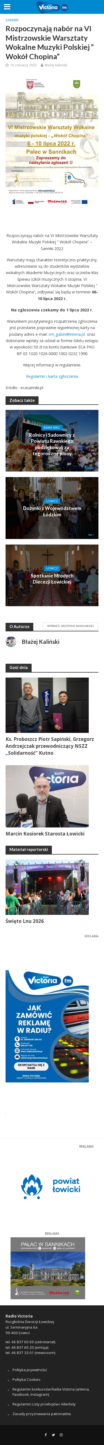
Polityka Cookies (26, 1379)
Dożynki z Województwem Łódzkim (52, 511)
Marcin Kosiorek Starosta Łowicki (45, 833)
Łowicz (52, 501)
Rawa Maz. (52, 427)
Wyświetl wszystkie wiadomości (70, 626)
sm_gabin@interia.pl (67, 334)
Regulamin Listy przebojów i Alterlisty (44, 1404)
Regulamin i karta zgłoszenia (52, 376)
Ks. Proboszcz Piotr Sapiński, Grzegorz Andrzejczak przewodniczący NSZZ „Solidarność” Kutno (50, 746)
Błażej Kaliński (56, 65)
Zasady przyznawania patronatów (41, 1413)
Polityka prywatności (29, 1369)
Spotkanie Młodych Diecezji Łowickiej (52, 579)
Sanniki (12, 20)
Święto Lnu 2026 (25, 921)
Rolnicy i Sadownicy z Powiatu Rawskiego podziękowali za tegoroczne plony (52, 444)
